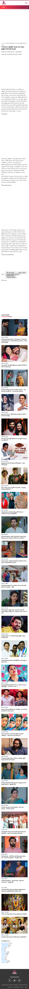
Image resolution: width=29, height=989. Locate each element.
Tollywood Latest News (13, 985)
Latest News (10, 987)
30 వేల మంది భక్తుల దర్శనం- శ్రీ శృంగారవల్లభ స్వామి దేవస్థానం (14, 914)
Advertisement (17, 987)
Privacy (22, 987)
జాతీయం (3, 956)
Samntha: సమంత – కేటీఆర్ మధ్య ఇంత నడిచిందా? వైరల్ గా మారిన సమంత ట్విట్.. (14, 415)
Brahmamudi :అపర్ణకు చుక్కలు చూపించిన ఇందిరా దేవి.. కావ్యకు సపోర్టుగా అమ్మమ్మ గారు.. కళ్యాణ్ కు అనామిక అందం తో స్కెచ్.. (14, 611)
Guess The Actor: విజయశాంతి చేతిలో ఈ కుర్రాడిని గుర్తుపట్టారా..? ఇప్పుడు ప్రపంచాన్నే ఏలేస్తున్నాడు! (12, 734)
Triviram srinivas (11, 277)
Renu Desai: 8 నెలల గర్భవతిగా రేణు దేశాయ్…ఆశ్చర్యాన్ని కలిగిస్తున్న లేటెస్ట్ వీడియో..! (13, 488)
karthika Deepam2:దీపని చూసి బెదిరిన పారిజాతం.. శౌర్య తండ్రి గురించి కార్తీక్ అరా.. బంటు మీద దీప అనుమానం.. (13, 390)
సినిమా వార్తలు (4, 961)
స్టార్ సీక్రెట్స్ (3, 962)
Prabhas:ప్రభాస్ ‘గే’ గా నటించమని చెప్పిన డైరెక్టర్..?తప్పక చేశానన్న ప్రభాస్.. (13, 636)
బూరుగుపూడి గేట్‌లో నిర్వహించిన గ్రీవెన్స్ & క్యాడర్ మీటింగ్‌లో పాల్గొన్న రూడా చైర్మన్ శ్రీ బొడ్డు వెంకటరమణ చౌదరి (13, 890)
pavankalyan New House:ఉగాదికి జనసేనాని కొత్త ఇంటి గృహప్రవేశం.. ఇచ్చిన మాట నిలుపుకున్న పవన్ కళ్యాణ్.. (13, 832)
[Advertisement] (14, 25)
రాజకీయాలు (3, 953)
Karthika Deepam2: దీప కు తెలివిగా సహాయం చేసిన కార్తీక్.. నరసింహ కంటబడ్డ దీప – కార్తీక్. (14, 586)
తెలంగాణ (3, 957)
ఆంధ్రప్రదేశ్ (3, 954)
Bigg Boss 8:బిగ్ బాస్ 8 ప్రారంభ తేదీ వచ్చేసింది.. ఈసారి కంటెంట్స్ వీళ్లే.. (13, 464)
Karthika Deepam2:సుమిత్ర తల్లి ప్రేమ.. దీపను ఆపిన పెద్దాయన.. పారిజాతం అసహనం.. (12, 808)
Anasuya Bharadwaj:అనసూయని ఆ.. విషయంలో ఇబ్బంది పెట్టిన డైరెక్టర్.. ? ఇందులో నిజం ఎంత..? (13, 685)
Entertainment (5, 943)
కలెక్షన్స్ (2, 948)
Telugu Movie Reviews (23, 985)
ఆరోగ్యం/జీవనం (4, 947)
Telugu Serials (5, 944)
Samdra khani (10, 276)
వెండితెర (3, 960)
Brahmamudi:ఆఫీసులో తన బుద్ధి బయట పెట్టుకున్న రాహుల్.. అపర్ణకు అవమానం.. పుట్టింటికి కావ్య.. (14, 783)
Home (2, 43)
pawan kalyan (22, 272)
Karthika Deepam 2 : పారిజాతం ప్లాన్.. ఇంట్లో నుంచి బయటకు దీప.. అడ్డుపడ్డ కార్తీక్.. (12, 881)
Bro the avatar (10, 272)
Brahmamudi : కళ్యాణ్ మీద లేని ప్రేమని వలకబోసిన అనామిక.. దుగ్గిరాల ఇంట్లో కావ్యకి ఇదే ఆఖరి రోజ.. (14, 562)
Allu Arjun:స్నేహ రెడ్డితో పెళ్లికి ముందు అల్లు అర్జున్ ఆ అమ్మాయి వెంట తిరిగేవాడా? (14, 439)
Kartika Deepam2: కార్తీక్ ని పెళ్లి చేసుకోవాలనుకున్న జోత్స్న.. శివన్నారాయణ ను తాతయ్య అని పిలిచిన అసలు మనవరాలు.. (14, 537)
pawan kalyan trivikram (13, 274)
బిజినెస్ (2, 951)
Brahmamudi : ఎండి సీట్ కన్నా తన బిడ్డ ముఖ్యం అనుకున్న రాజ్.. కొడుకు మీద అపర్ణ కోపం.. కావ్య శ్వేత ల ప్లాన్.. (13, 857)
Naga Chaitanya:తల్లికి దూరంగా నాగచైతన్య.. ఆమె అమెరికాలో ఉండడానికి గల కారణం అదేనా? (14, 710)
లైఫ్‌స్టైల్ (2, 958)
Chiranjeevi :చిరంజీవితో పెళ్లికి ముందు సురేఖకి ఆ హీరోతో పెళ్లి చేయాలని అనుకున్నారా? (14, 366)
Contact (26, 987)
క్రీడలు (2, 949)
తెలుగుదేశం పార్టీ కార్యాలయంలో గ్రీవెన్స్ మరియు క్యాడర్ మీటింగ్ (14, 937)
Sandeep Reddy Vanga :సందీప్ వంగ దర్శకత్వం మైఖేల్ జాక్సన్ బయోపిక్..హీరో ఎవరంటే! (13, 759)
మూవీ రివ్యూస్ (4, 952)
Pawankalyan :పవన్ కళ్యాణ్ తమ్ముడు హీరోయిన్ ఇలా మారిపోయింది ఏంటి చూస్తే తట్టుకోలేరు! (12, 513)
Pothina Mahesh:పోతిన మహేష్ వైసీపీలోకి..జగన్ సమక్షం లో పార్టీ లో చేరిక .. (14, 661)
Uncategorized (5, 945)
